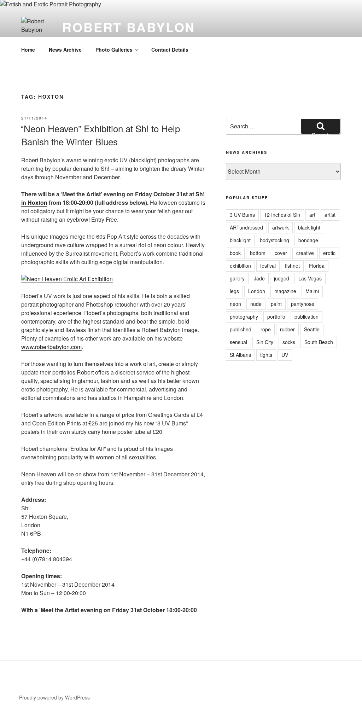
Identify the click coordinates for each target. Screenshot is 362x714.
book (235, 252)
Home (28, 49)
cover (281, 252)
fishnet (292, 265)
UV (284, 354)
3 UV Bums (242, 214)
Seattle (312, 329)
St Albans (240, 354)
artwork (280, 227)
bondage (308, 240)
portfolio (276, 316)
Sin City (264, 342)
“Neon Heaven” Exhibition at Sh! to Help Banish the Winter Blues (100, 134)
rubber (287, 329)
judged (281, 278)
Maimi (312, 291)
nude (256, 303)
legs (234, 291)
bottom (257, 252)
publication (306, 316)
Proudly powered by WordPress (54, 697)
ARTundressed (246, 227)
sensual (238, 342)
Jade (259, 278)
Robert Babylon (128, 27)
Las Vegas (310, 278)
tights (266, 354)
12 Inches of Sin (282, 214)
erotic (329, 252)
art (312, 214)
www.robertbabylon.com (51, 347)
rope (266, 329)
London (256, 291)
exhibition (240, 265)
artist (330, 214)
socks (288, 342)
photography (244, 316)
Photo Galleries (114, 49)
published (240, 329)
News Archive (65, 49)
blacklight (240, 240)
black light (309, 227)
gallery (237, 278)
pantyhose (302, 303)
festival (268, 265)
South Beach (318, 342)
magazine (285, 291)
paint (276, 303)
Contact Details (169, 49)
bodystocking (274, 240)
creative (305, 252)
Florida (317, 265)
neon (235, 303)
